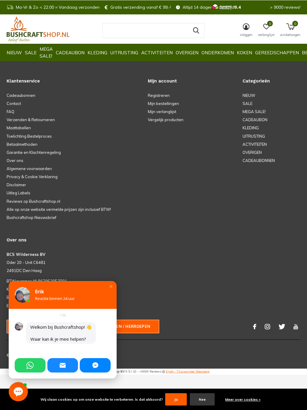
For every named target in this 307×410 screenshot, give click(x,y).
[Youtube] (296, 326)
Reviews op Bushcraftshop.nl (33, 201)
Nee (202, 399)
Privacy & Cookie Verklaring (32, 176)
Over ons (15, 160)
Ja (176, 399)
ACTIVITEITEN (157, 52)
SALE (31, 52)
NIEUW (14, 52)
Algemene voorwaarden (29, 168)
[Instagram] (267, 326)
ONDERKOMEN (217, 52)
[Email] (62, 365)
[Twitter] (282, 326)
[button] (111, 286)
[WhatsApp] (30, 365)
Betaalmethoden (22, 144)
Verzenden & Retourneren (31, 119)
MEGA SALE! (46, 52)
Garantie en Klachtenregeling (34, 152)
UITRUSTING (124, 52)
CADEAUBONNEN (259, 160)
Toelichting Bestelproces (29, 136)
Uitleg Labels (18, 192)
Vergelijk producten (165, 119)
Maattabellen (19, 127)
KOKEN (244, 52)
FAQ (10, 111)
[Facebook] (254, 326)
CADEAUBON (70, 52)
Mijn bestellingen (163, 103)
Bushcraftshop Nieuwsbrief (31, 217)
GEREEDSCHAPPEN (277, 52)
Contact (14, 103)
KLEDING (97, 52)
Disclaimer (16, 184)
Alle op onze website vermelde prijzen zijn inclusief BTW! (59, 209)
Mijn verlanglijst (162, 111)
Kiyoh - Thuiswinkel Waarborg (188, 371)
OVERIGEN (187, 52)
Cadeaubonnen (21, 95)
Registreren (159, 95)
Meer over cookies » (243, 399)
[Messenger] (95, 365)
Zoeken (196, 30)
